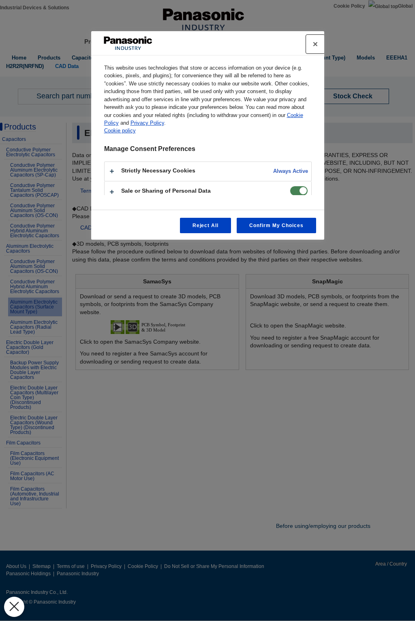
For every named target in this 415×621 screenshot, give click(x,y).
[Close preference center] (315, 44)
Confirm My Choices (276, 225)
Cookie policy (120, 131)
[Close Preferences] (14, 607)
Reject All (206, 225)
